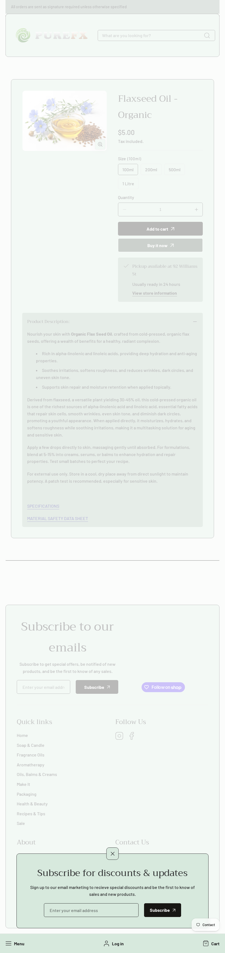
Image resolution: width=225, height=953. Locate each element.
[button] (211, 943)
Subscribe (160, 910)
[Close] (112, 853)
